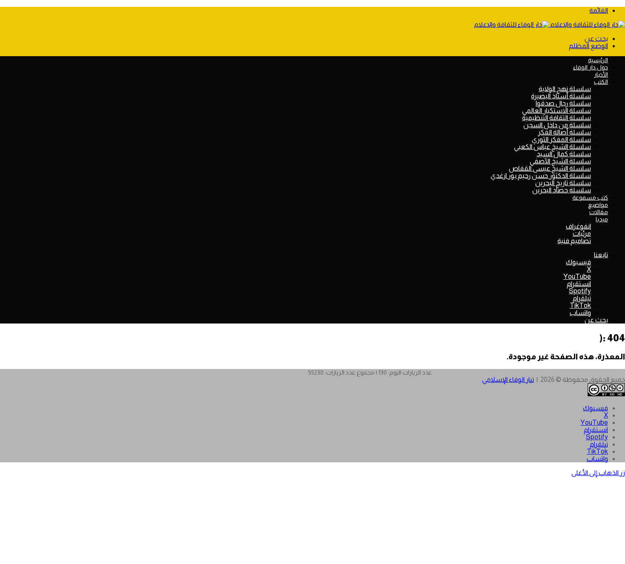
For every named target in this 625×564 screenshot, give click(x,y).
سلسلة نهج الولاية (565, 88)
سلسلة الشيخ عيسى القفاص (550, 168)
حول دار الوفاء (590, 67)
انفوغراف (578, 226)
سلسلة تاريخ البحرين (563, 182)
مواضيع (598, 204)
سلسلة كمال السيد (564, 153)
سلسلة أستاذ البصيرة (561, 96)
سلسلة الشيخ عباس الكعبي (552, 146)
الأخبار (601, 74)
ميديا (602, 219)
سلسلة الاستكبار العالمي (556, 110)
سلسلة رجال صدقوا (563, 103)
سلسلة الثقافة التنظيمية (556, 117)
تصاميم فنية (574, 240)
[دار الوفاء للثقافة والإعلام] (549, 24)
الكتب (601, 81)
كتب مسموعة (590, 197)
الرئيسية (598, 60)
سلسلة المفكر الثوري (561, 139)
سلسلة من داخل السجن (557, 125)
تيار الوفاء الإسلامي (508, 379)
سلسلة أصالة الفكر (564, 132)
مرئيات (582, 233)
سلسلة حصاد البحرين (561, 190)
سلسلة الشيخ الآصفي (560, 161)
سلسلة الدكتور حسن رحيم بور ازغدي (541, 175)
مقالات (598, 212)
